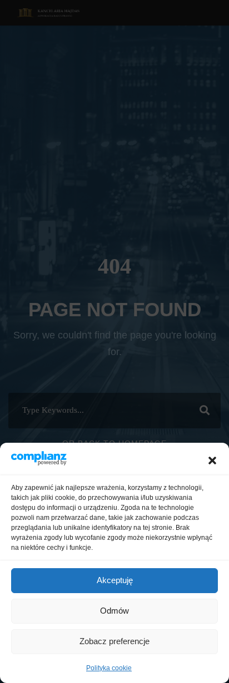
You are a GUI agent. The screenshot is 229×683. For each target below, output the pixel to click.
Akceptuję (115, 580)
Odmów (114, 610)
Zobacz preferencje (114, 641)
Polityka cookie (109, 668)
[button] (212, 460)
